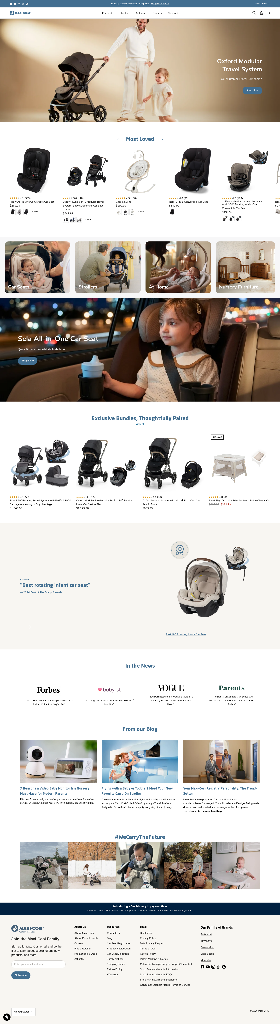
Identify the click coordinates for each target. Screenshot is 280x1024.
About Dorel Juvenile (86, 938)
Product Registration (119, 949)
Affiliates (79, 959)
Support (173, 13)
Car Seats (107, 13)
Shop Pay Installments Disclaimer (159, 980)
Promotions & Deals (85, 954)
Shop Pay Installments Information (159, 969)
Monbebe (206, 960)
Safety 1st (206, 934)
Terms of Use (147, 949)
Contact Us (113, 933)
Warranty (112, 974)
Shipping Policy (116, 964)
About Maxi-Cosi (84, 933)
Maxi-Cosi (263, 1011)
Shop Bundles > (160, 3)
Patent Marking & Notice (154, 959)
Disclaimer (146, 933)
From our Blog (140, 729)
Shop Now (252, 90)
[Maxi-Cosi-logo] (20, 13)
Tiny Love (206, 941)
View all (140, 424)
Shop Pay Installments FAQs (156, 974)
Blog (109, 938)
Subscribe (21, 975)
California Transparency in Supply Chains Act (166, 964)
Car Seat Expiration (118, 954)
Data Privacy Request (152, 943)
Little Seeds (207, 954)
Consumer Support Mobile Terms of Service (165, 985)
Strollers (124, 13)
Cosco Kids (207, 947)
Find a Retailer (82, 949)
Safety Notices (115, 959)
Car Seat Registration (119, 943)
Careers (78, 943)
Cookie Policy (148, 954)
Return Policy (114, 969)
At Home (141, 13)
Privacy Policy (148, 938)
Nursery (157, 13)
